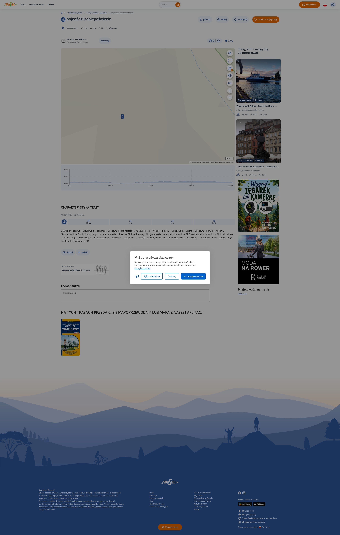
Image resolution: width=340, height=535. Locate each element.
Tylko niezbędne (152, 276)
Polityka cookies (142, 268)
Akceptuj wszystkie (193, 276)
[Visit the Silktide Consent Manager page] (137, 276)
